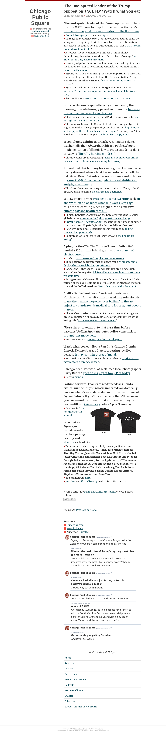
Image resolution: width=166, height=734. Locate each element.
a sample (78, 376)
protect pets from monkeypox (104, 339)
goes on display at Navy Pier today (106, 373)
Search (75, 528)
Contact (69, 668)
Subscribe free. (75, 524)
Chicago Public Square (40, 17)
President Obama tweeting (111, 199)
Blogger (100, 729)
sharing (69, 442)
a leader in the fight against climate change (105, 218)
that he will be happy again (113, 134)
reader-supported (40, 31)
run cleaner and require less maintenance (100, 258)
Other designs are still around (74, 412)
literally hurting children (96, 154)
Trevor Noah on (74, 221)
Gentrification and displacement (117, 286)
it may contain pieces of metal (95, 354)
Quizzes (69, 696)
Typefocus (70, 730)
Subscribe (70, 701)
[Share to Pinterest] (74, 499)
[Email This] (64, 499)
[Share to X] (69, 499)
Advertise (70, 663)
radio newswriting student (100, 491)
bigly (104, 35)
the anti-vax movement (80, 335)
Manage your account (76, 679)
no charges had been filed (107, 191)
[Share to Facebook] (72, 499)
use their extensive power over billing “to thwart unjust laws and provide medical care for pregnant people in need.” (102, 305)
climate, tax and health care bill (85, 211)
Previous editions (86, 510)
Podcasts (69, 685)
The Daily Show (93, 221)
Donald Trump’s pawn (78, 35)
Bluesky (83, 531)
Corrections (71, 674)
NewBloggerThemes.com (102, 730)
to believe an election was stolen (97, 320)
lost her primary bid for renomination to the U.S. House (101, 31)
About (68, 657)
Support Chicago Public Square (81, 706)
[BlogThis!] (67, 499)
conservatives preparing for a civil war (108, 98)
